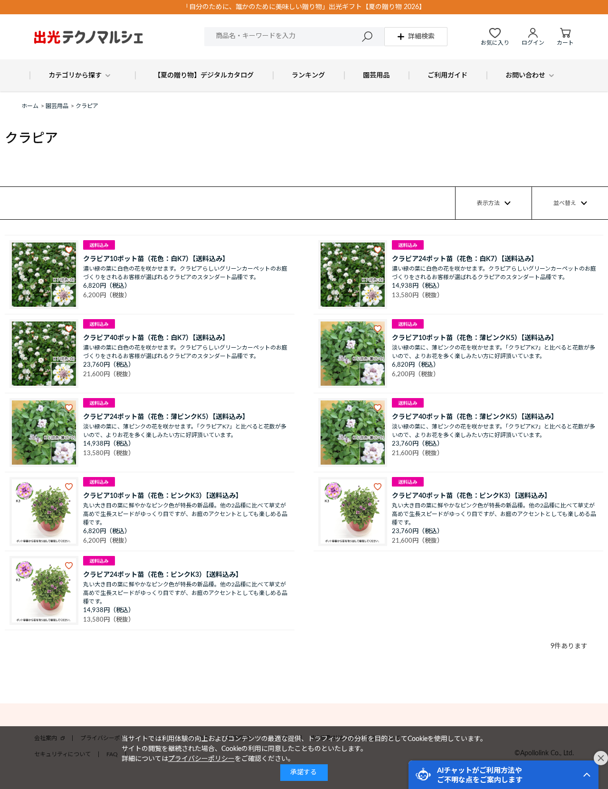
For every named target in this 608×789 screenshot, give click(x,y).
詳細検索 (421, 36)
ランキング (308, 75)
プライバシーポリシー (201, 759)
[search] (367, 36)
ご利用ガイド (447, 75)
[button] (503, 774)
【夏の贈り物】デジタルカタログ (204, 75)
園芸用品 (376, 75)
